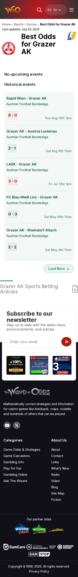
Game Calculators (16, 456)
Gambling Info (13, 462)
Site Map (57, 493)
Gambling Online (15, 475)
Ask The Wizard (15, 481)
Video (55, 481)
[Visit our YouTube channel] (7, 425)
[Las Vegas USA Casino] (62, 366)
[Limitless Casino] (15, 366)
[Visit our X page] (16, 425)
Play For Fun (12, 468)
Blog (54, 487)
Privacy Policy (39, 571)
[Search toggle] (39, 9)
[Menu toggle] (71, 9)
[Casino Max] (39, 366)
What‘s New (60, 468)
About (55, 450)
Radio (55, 475)
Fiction (56, 499)
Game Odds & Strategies (21, 450)
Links (55, 462)
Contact (57, 456)
